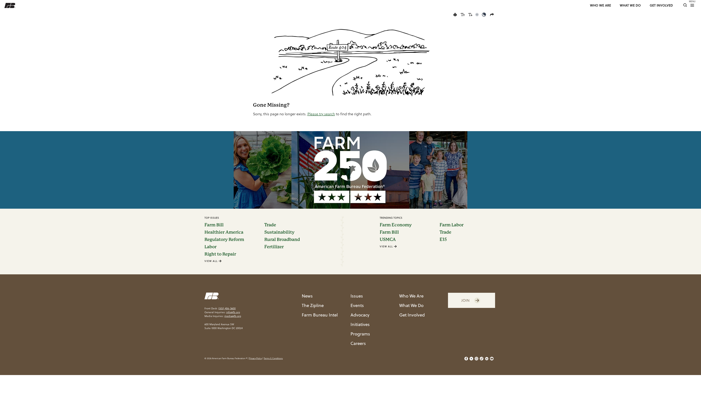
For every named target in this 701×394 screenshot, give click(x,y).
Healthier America (223, 232)
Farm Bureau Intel (320, 315)
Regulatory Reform (224, 239)
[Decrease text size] (470, 14)
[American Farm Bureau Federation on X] (471, 358)
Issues (356, 296)
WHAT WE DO (630, 5)
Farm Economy (396, 225)
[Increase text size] (463, 14)
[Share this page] (493, 14)
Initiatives (360, 324)
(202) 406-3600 (227, 308)
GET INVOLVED (661, 5)
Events (357, 305)
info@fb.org (233, 312)
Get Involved (412, 315)
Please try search (321, 114)
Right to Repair (220, 254)
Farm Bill (214, 225)
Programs (360, 334)
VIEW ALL (211, 261)
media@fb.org (232, 316)
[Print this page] (455, 14)
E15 (443, 239)
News (307, 296)
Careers (358, 343)
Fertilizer (274, 247)
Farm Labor (451, 225)
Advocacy (359, 315)
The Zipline (313, 305)
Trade (270, 225)
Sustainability (279, 232)
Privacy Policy (255, 358)
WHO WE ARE (600, 5)
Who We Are (411, 296)
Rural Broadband (282, 239)
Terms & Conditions (273, 358)
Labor (210, 247)
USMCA (388, 239)
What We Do (411, 305)
